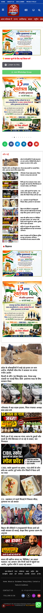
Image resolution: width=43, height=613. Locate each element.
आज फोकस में (6, 19)
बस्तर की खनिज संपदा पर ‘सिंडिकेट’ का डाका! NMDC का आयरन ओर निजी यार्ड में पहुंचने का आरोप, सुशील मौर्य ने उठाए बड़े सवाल (30, 221)
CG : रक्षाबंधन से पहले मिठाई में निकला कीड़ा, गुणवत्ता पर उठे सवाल (30, 201)
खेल (37, 571)
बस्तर (30, 19)
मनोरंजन (20, 574)
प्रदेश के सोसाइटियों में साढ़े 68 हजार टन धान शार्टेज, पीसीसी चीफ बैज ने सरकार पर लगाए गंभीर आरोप (30, 161)
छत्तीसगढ (22, 19)
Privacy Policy (31, 1)
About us (10, 1)
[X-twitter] (28, 595)
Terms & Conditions (21, 585)
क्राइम (11, 574)
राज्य (16, 19)
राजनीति (27, 574)
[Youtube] (39, 595)
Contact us (36, 581)
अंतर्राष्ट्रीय (5, 574)
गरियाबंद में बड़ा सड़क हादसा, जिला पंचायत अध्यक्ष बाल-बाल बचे (30, 174)
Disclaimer (20, 1)
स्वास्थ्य (33, 574)
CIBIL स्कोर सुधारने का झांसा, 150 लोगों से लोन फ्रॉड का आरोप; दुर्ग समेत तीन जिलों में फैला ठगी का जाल (30, 193)
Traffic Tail (10, 605)
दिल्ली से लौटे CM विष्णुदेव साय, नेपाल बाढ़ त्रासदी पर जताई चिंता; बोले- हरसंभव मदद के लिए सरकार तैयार (21, 169)
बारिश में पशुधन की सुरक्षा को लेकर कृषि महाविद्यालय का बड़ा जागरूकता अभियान (30, 228)
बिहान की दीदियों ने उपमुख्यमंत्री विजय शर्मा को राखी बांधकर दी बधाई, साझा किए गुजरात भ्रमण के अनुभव (30, 211)
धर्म (15, 574)
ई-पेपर (39, 574)
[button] (39, 10)
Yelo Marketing (32, 605)
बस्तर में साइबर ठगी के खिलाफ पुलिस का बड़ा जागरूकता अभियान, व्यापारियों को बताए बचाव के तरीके (30, 237)
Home (3, 1)
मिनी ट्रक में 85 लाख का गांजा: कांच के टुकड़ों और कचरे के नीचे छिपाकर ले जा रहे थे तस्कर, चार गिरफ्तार (30, 184)
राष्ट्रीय (36, 19)
